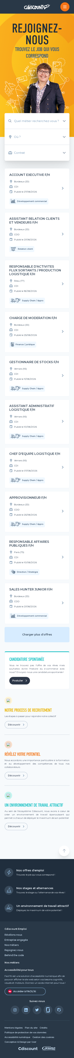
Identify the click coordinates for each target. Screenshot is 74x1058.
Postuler (17, 680)
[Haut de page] (64, 851)
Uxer (33, 1042)
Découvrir (14, 724)
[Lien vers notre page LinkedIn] (26, 1010)
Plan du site (31, 1028)
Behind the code (14, 955)
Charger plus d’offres (37, 634)
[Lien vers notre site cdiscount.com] (28, 1049)
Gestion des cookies (43, 1037)
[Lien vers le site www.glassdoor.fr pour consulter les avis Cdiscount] (48, 1010)
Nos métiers (12, 945)
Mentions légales (14, 1028)
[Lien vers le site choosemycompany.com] (59, 1010)
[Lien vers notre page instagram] (15, 1010)
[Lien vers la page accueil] (37, 6)
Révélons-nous (13, 934)
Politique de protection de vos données (25, 1032)
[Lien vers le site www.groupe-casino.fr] (49, 1049)
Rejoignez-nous (14, 950)
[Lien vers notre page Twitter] (37, 1010)
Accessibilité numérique (17, 1037)
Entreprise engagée (16, 939)
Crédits (43, 1028)
